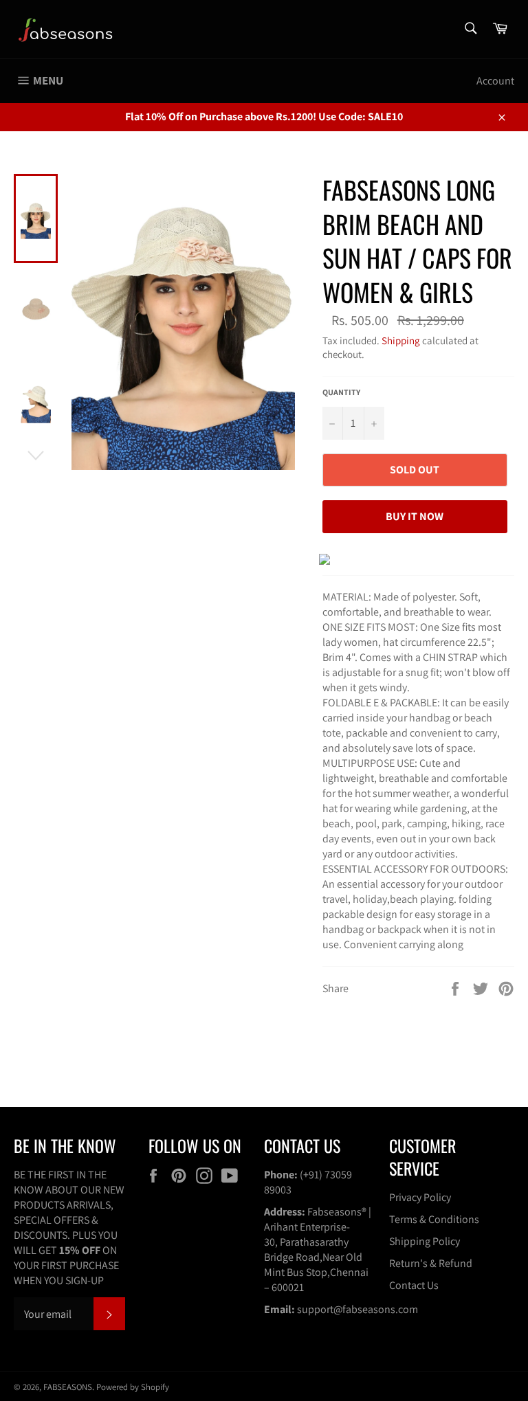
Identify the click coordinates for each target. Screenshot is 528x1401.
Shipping (401, 340)
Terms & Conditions (434, 1219)
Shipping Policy (424, 1241)
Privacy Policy (420, 1197)
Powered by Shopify (132, 1387)
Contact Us (414, 1285)
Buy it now (414, 516)
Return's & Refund (430, 1263)
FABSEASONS (67, 1387)
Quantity (341, 392)
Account (495, 81)
